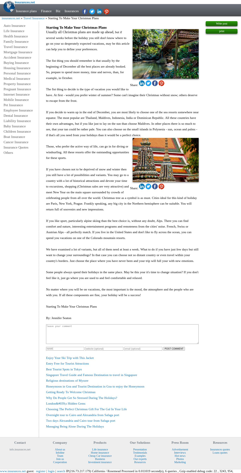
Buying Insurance (16, 63)
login (51, 471)
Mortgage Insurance (18, 52)
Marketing (180, 462)
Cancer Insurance (16, 142)
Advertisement (180, 449)
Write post (221, 23)
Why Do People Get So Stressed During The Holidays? (81, 398)
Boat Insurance (14, 137)
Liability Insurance (17, 121)
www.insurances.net (13, 471)
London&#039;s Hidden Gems (65, 403)
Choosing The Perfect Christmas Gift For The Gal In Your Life (86, 409)
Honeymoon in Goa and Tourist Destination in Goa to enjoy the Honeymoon (95, 386)
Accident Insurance (17, 57)
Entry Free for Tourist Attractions (67, 363)
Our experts (140, 458)
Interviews (180, 452)
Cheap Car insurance (100, 455)
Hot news (180, 455)
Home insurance (100, 452)
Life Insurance (14, 31)
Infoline (60, 452)
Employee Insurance (18, 110)
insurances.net (11, 18)
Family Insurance (16, 41)
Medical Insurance (17, 78)
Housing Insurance (17, 68)
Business (100, 458)
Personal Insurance (17, 73)
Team (60, 455)
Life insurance (100, 449)
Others (8, 152)
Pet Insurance (13, 105)
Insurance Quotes (16, 147)
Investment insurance (100, 462)
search (61, 471)
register (41, 471)
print (221, 31)
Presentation (140, 449)
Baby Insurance (15, 126)
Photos (180, 458)
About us (60, 449)
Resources (140, 462)
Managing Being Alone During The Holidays (75, 426)
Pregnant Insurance (17, 89)
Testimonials (140, 452)
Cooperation (60, 462)
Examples (140, 455)
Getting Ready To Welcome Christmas (70, 392)
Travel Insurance (34, 18)
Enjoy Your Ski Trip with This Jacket (70, 358)
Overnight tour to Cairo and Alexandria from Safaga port (82, 415)
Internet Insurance (17, 94)
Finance (46, 11)
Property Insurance (17, 84)
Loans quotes (220, 452)
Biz (58, 11)
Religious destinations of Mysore (67, 380)
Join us (60, 458)
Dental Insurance (16, 115)
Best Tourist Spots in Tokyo (64, 369)
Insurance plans (26, 11)
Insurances (72, 11)
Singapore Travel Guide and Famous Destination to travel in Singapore (91, 375)
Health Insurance (16, 36)
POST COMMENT (174, 348)
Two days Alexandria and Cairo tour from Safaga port (80, 420)
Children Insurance (17, 131)
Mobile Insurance (16, 100)
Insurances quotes (220, 449)
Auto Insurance (14, 26)
